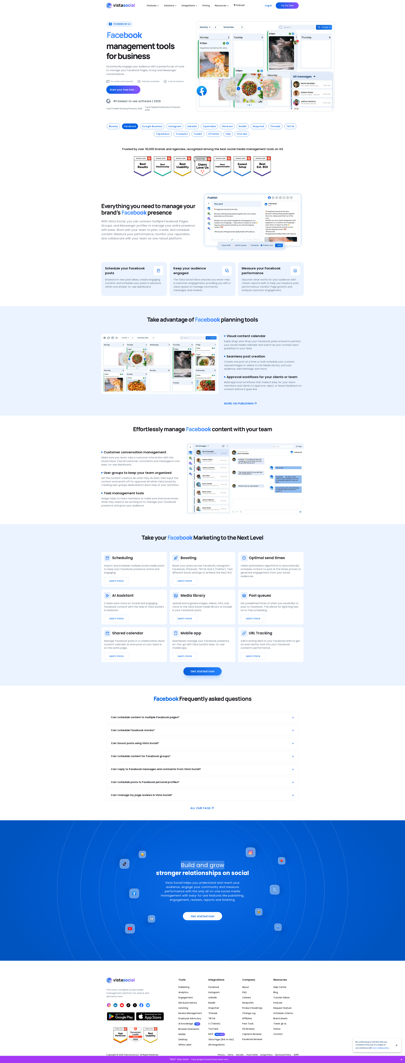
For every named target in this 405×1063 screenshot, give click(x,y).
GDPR (296, 1054)
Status (276, 1028)
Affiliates (247, 1018)
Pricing (206, 5)
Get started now (202, 671)
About (245, 987)
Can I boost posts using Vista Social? (202, 743)
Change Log (248, 1013)
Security (240, 1054)
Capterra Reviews (252, 1034)
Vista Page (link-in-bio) (221, 1039)
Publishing (183, 987)
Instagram (214, 992)
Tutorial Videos (281, 997)
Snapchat (213, 1008)
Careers (246, 997)
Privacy (221, 1054)
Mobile (182, 1034)
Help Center (280, 987)
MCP (216, 1034)
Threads (212, 1013)
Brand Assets (280, 1018)
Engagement (185, 997)
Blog (275, 992)
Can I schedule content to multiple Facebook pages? (202, 717)
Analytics (183, 992)
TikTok (211, 1018)
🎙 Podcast (239, 5)
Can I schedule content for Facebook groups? (202, 756)
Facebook (213, 987)
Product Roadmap (252, 1008)
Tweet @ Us (279, 1023)
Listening (183, 1008)
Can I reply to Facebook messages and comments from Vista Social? (202, 769)
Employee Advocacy (189, 1018)
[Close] (397, 1045)
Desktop (182, 1039)
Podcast (277, 1002)
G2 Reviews (248, 1028)
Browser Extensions (188, 1029)
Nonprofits (248, 1002)
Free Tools (247, 1023)
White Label (184, 1044)
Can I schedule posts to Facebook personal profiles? (202, 782)
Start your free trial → (123, 90)
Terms (230, 1054)
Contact (278, 1034)
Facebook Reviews (252, 1039)
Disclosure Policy (283, 1054)
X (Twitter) (214, 1023)
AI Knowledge (188, 1023)
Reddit (211, 1002)
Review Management (190, 1013)
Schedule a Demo (283, 1013)
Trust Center (252, 1054)
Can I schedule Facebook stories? (202, 730)
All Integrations (216, 1044)
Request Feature (282, 1008)
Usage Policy (266, 1054)
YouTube (213, 1028)
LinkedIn (212, 997)
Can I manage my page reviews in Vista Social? (202, 795)
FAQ (244, 992)
